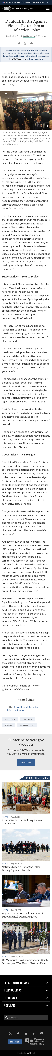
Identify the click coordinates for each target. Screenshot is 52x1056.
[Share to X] (25, 44)
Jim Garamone (29, 36)
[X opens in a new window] (10, 1033)
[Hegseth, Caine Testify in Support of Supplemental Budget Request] (26, 896)
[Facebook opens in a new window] (18, 1033)
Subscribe (26, 762)
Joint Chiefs (27, 719)
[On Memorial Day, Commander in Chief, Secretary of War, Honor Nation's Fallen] (26, 943)
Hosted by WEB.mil (26, 1053)
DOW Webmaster (19, 59)
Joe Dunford (10, 719)
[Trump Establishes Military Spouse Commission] (26, 803)
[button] (47, 8)
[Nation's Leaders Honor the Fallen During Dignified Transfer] (26, 850)
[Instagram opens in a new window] (26, 1033)
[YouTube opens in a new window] (42, 1033)
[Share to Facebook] (19, 44)
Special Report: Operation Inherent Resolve (23, 708)
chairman (8, 725)
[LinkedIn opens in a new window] (34, 1033)
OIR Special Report (27, 725)
